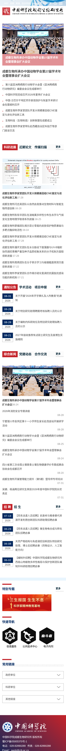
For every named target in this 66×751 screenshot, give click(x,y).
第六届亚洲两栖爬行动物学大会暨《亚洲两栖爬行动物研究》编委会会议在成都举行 (33, 438)
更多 (58, 147)
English (35, 3)
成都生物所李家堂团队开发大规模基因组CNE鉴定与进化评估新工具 (32, 195)
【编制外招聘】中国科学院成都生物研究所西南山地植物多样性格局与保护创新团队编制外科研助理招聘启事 (38, 562)
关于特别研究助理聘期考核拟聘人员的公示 (38, 311)
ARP (6, 3)
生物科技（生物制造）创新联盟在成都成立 (28, 120)
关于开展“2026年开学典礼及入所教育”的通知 (38, 298)
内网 (12, 3)
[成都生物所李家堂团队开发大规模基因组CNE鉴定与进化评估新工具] (33, 174)
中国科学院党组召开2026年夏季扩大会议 (27, 94)
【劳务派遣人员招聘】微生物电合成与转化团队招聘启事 (38, 530)
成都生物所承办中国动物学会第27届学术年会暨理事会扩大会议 (31, 59)
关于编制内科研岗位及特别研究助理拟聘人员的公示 (38, 324)
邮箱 (18, 3)
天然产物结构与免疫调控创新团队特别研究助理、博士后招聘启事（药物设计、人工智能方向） (38, 545)
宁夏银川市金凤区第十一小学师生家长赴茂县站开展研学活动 (33, 423)
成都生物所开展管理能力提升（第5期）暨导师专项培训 (32, 479)
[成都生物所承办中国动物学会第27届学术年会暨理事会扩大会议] (33, 38)
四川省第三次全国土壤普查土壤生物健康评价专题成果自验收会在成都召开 (33, 466)
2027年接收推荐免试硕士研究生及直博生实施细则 (39, 337)
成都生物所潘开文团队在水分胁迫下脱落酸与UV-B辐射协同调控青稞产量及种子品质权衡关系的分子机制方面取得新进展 (33, 251)
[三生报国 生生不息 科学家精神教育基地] (26, 610)
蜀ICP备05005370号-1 (14, 741)
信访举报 (26, 3)
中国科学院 (45, 3)
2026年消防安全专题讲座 (16, 411)
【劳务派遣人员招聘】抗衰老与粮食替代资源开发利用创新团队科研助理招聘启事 (38, 517)
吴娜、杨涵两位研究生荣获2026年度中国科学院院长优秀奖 (32, 491)
